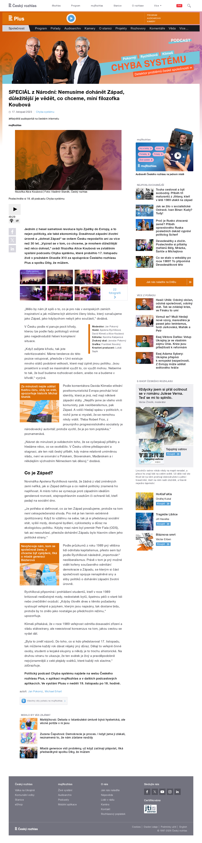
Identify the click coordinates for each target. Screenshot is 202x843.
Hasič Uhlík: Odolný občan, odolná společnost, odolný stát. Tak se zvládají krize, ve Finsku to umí (174, 305)
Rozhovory (138, 28)
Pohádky (143, 154)
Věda (172, 28)
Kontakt (105, 809)
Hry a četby (144, 148)
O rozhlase (138, 5)
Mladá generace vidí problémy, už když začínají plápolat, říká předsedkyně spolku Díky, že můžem (81, 750)
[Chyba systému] (101, 57)
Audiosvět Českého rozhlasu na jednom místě (160, 174)
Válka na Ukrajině (25, 790)
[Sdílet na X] (12, 240)
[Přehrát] (15, 209)
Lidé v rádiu (108, 799)
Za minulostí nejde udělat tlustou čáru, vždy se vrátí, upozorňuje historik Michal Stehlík (39, 391)
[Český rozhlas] (22, 5)
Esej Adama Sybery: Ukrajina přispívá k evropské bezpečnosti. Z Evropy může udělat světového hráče (173, 360)
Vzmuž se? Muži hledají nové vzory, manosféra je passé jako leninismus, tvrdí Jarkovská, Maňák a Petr (173, 323)
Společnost (17, 28)
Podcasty (63, 799)
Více (183, 28)
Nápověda (107, 795)
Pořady (56, 28)
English (183, 827)
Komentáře (157, 28)
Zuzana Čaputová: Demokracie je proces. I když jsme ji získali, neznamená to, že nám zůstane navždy (82, 735)
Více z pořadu (146, 295)
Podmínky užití (168, 827)
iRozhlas (56, 5)
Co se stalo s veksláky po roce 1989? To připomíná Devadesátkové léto (173, 261)
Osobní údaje (151, 827)
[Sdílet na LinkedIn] (12, 248)
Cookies (136, 827)
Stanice (118, 5)
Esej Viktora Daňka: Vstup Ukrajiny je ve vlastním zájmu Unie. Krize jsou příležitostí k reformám (173, 342)
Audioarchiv (154, 18)
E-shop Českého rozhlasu (155, 381)
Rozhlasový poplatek (113, 813)
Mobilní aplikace (67, 804)
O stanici (105, 28)
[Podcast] (11, 221)
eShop (19, 804)
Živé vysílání (145, 160)
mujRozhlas (97, 5)
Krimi (158, 148)
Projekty (121, 28)
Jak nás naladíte (110, 790)
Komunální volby (24, 795)
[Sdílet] (17, 221)
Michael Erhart (53, 691)
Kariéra (105, 804)
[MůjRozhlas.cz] (15, 125)
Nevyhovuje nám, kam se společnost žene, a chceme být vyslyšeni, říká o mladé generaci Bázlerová (39, 553)
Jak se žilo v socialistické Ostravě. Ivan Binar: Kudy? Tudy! (174, 210)
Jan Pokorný (35, 691)
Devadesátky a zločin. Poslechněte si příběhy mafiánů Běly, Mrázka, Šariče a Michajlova (171, 246)
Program (75, 5)
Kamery (151, 21)
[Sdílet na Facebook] (12, 231)
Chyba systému (45, 111)
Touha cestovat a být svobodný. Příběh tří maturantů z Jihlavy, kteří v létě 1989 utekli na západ (174, 195)
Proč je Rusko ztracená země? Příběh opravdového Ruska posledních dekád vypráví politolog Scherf (173, 227)
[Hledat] (189, 5)
